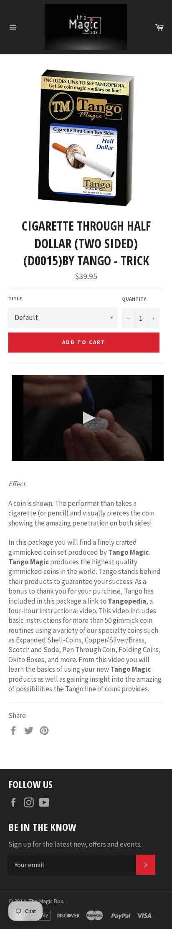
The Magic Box (46, 901)
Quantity (134, 299)
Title (15, 298)
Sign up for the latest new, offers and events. (75, 844)
